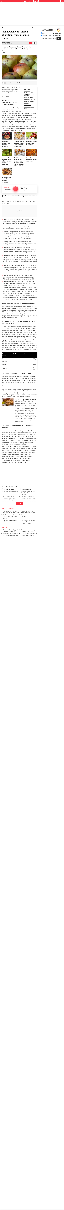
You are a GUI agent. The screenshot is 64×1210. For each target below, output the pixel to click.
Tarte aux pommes (8, 496)
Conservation (27, 105)
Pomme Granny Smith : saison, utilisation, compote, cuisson (28, 521)
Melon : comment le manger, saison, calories (28, 512)
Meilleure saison (28, 97)
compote (4, 91)
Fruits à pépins (33, 28)
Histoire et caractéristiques (28, 91)
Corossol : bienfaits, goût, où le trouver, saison (10, 530)
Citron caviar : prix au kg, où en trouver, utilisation (29, 530)
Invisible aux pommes (9, 502)
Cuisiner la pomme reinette (29, 107)
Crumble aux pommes (27, 496)
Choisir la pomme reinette (29, 102)
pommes (26, 127)
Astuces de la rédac (46, 35)
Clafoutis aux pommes (27, 491)
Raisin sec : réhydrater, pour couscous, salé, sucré (11, 512)
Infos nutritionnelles (29, 99)
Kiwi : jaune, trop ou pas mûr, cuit (10, 521)
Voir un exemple (57, 33)
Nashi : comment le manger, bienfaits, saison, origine (10, 516)
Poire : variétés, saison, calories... (28, 515)
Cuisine (43, 33)
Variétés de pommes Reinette (29, 95)
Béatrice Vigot (6, 42)
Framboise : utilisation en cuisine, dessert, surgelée (10, 534)
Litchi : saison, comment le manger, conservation (29, 534)
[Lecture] (15, 188)
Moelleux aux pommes (27, 502)
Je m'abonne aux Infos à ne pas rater (17, 83)
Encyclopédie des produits (16, 28)
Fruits (26, 28)
